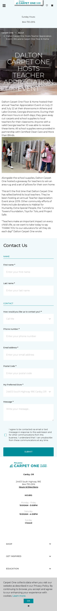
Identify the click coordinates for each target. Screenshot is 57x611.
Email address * (10, 348)
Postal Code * (9, 366)
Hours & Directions (28, 487)
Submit (28, 451)
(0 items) (52, 5)
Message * (8, 402)
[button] (41, 6)
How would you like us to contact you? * (22, 312)
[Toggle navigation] (4, 5)
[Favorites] (47, 6)
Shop (9, 544)
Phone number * (11, 329)
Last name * (9, 283)
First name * (9, 265)
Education (12, 568)
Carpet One (7, 32)
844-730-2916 (28, 22)
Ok (28, 601)
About (21, 32)
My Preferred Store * (13, 385)
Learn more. (19, 596)
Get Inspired (13, 556)
